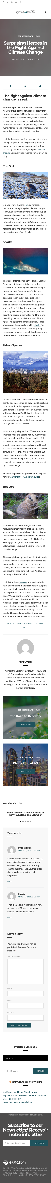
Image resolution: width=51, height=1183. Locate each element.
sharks (37, 325)
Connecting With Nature (29, 36)
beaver (11, 624)
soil (26, 204)
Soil (26, 627)
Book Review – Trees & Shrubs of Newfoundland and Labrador (25, 813)
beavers (23, 582)
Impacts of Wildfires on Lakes (17, 1102)
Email (9, 1001)
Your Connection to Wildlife (27, 1082)
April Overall (25, 662)
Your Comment (14, 956)
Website (10, 1013)
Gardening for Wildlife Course (24, 476)
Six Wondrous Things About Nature (20, 1091)
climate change (25, 624)
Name (9, 988)
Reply (10, 881)
